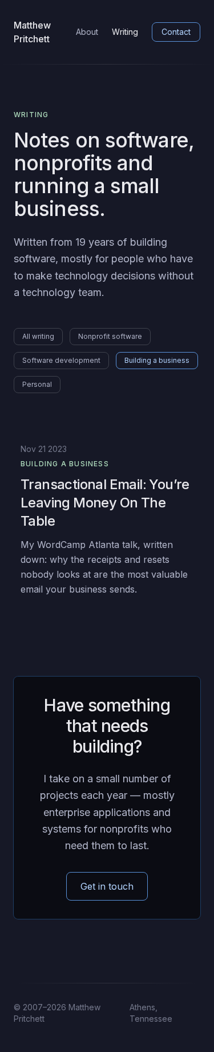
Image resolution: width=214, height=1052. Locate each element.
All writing (38, 336)
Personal (37, 384)
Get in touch (107, 886)
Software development (61, 360)
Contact (176, 32)
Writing (125, 32)
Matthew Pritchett (32, 32)
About (87, 32)
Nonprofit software (110, 336)
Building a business (156, 360)
